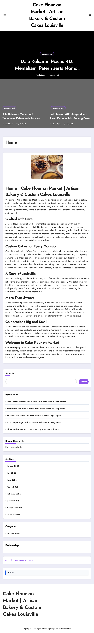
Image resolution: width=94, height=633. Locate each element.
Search (9, 373)
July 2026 (11, 473)
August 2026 (13, 466)
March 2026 (12, 487)
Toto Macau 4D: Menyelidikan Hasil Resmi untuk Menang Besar (70, 116)
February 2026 (14, 494)
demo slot (9, 560)
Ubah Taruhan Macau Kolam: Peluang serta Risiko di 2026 (33, 429)
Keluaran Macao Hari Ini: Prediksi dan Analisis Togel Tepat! (34, 415)
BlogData (54, 628)
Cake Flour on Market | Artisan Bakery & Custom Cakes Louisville (47, 15)
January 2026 (13, 500)
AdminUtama (40, 75)
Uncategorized (47, 54)
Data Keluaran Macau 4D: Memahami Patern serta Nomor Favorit (47, 68)
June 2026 (12, 480)
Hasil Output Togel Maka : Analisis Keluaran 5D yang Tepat (34, 422)
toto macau (29, 560)
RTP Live (11, 572)
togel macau (19, 560)
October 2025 (13, 514)
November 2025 (14, 507)
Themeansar (65, 628)
